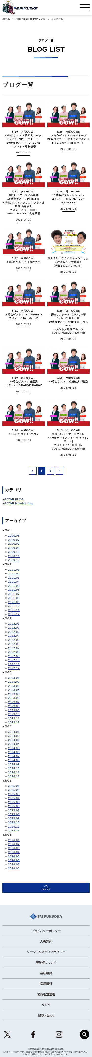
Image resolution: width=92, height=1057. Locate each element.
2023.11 (14, 718)
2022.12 (14, 668)
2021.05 (14, 585)
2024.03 (14, 740)
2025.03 (14, 794)
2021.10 (14, 605)
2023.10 (14, 714)
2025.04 (14, 798)
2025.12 (14, 830)
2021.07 (14, 593)
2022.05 (14, 639)
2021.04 (14, 581)
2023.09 (14, 710)
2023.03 (14, 685)
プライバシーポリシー (46, 931)
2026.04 (14, 852)
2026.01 (14, 840)
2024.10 (14, 768)
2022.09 (14, 656)
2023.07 (14, 702)
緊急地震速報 (46, 994)
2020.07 (14, 539)
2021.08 (14, 597)
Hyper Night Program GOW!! (30, 18)
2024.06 (14, 752)
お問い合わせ (46, 1015)
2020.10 (14, 551)
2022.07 (14, 648)
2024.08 (14, 760)
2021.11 (14, 610)
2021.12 (14, 614)
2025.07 (14, 810)
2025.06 (14, 806)
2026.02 (14, 844)
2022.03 (14, 631)
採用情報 (46, 983)
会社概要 (46, 973)
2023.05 (14, 694)
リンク (46, 1005)
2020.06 (14, 535)
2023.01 (14, 677)
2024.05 (14, 748)
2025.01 (14, 786)
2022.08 (14, 651)
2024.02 (14, 735)
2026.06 (14, 860)
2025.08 (14, 814)
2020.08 (14, 543)
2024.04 (14, 743)
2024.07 (14, 756)
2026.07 (14, 864)
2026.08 (14, 868)
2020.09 (14, 547)
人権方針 (46, 941)
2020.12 (14, 560)
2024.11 (14, 772)
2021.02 (14, 573)
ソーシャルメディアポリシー (46, 952)
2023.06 (14, 697)
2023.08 (14, 706)
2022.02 (14, 627)
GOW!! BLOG (14, 499)
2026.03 (14, 848)
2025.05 (14, 802)
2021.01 (14, 569)
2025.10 (14, 822)
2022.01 (14, 623)
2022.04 (14, 635)
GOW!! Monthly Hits (18, 503)
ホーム (6, 18)
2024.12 (14, 776)
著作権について (46, 962)
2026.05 (14, 856)
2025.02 (14, 789)
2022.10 (14, 660)
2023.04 (14, 689)
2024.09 (14, 764)
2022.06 (14, 643)
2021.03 (14, 577)
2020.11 (14, 556)
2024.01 (14, 731)
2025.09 (14, 818)
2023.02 (14, 681)
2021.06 (14, 589)
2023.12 (14, 722)
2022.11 (14, 664)
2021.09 (14, 602)
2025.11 (14, 826)
